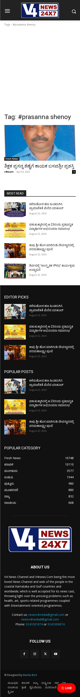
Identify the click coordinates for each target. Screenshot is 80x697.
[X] (45, 654)
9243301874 (34, 624)
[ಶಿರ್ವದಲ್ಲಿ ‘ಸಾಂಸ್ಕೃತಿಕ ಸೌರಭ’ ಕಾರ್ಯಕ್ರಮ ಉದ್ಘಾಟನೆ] (15, 271)
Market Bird (30, 675)
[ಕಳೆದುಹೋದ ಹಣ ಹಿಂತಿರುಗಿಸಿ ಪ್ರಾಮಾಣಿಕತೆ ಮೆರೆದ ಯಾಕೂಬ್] (15, 209)
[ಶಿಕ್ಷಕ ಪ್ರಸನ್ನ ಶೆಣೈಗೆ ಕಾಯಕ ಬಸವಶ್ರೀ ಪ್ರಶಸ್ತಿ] (40, 143)
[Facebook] (24, 654)
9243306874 (56, 624)
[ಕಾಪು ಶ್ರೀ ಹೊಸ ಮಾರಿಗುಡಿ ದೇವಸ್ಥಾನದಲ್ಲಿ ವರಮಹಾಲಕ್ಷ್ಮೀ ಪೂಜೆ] (15, 250)
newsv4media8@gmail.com (40, 619)
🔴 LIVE (66, 688)
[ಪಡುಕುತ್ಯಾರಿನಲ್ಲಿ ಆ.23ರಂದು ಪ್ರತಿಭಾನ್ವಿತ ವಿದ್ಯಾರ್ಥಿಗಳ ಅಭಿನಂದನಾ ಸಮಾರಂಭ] (15, 230)
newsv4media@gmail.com (46, 615)
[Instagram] (35, 654)
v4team (8, 171)
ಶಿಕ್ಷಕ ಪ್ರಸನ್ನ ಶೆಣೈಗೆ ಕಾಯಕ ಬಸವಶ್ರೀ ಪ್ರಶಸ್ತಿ (39, 166)
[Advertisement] (40, 71)
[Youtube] (56, 654)
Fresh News (12, 158)
